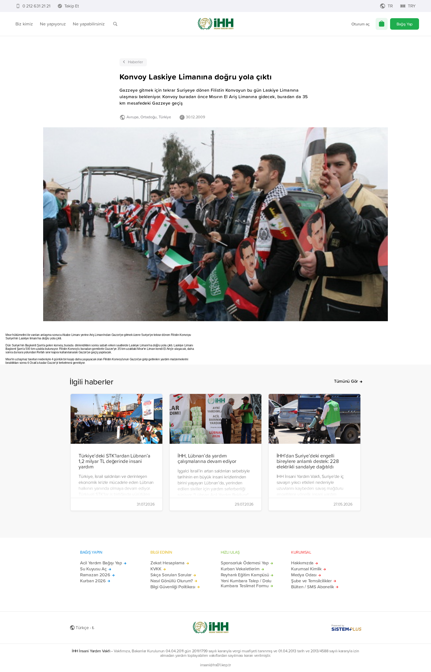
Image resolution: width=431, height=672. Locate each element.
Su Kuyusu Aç (93, 568)
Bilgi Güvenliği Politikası (172, 586)
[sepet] (382, 24)
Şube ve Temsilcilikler (311, 580)
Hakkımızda (302, 562)
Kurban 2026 (93, 580)
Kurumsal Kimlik (306, 568)
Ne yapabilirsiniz (89, 24)
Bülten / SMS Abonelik (312, 586)
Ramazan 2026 (95, 574)
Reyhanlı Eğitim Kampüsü (245, 574)
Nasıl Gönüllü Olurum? (171, 580)
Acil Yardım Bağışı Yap (101, 562)
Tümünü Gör (346, 381)
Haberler (135, 62)
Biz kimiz (24, 24)
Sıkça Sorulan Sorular (171, 574)
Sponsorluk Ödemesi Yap (245, 562)
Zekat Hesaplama (167, 562)
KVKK (155, 568)
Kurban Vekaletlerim (240, 568)
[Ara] (115, 24)
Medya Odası (304, 574)
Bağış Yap (405, 24)
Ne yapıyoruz (53, 24)
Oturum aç (360, 24)
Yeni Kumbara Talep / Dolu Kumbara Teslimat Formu (246, 583)
